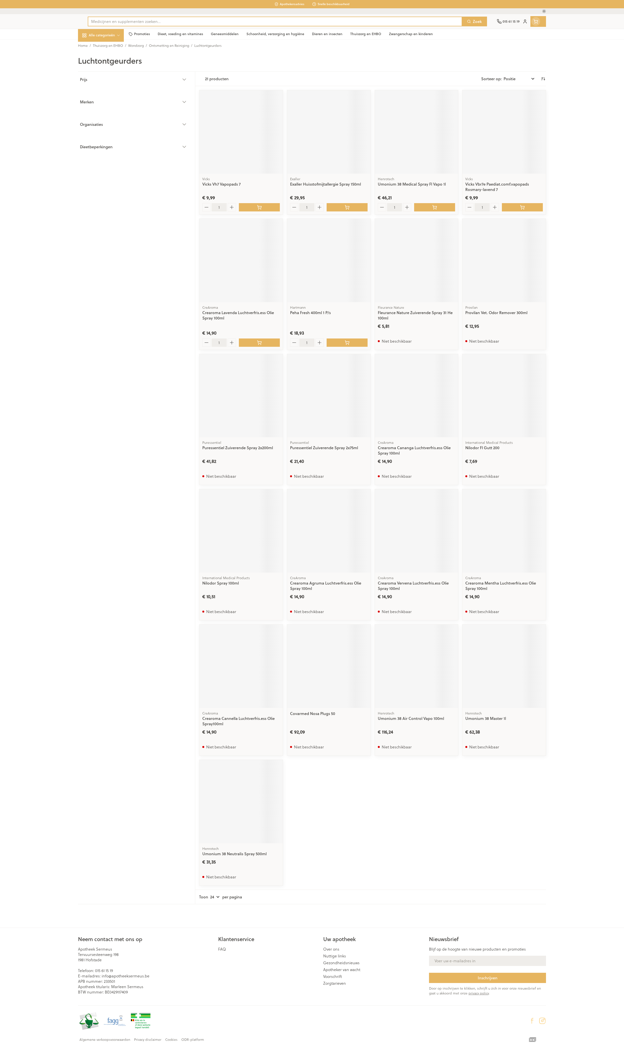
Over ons (331, 949)
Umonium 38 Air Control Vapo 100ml (411, 718)
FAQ (222, 949)
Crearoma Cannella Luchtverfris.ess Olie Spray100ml (238, 720)
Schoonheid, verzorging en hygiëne (109, 61)
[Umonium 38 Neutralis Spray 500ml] (241, 801)
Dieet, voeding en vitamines (109, 79)
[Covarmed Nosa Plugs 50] (328, 666)
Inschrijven (487, 978)
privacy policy (478, 993)
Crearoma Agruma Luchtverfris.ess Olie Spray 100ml (325, 585)
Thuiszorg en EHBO (109, 139)
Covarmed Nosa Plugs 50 (312, 713)
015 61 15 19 (104, 970)
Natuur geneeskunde (109, 125)
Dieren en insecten (109, 152)
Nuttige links (334, 956)
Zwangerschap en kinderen (109, 96)
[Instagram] (542, 1020)
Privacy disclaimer (147, 1039)
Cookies (171, 1039)
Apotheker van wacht (341, 969)
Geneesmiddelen (109, 166)
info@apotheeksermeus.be (125, 976)
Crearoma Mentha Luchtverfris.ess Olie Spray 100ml (500, 585)
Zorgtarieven (334, 983)
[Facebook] (532, 1020)
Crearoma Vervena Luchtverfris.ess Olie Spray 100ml (413, 585)
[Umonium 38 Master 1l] (504, 666)
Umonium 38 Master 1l (485, 718)
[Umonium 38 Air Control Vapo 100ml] (416, 666)
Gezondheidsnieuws (341, 962)
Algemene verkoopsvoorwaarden (104, 1039)
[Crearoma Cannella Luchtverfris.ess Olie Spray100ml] (241, 666)
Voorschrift (332, 976)
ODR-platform (192, 1039)
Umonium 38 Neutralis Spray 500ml (234, 853)
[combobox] (275, 21)
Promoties (91, 46)
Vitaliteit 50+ (109, 112)
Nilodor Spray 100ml (220, 583)
